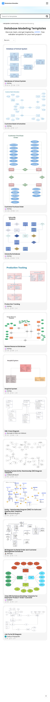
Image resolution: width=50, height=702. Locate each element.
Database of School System (15, 81)
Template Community (11, 23)
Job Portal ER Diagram (13, 634)
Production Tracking (12, 304)
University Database (12, 254)
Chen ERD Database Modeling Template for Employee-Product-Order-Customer (21, 597)
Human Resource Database (15, 346)
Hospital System (11, 389)
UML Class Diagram (12, 431)
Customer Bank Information (15, 124)
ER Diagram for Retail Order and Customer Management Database (20, 550)
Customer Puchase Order (14, 207)
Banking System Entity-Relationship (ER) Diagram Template (23, 472)
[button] (9, 40)
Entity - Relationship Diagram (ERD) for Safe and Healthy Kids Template (23, 510)
